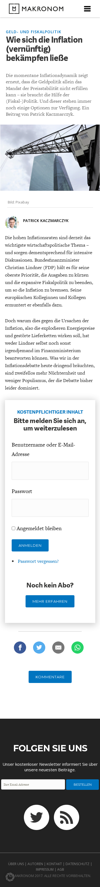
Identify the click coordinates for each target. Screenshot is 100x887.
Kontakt (54, 864)
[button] (10, 877)
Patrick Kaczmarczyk (46, 220)
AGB (60, 869)
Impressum (45, 869)
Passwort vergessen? (38, 561)
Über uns (16, 864)
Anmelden (30, 545)
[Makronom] (34, 10)
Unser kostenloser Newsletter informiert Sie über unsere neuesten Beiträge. (50, 766)
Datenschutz (77, 864)
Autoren (35, 864)
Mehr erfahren (50, 601)
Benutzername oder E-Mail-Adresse (43, 449)
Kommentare (50, 677)
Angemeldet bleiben (39, 528)
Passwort (22, 491)
